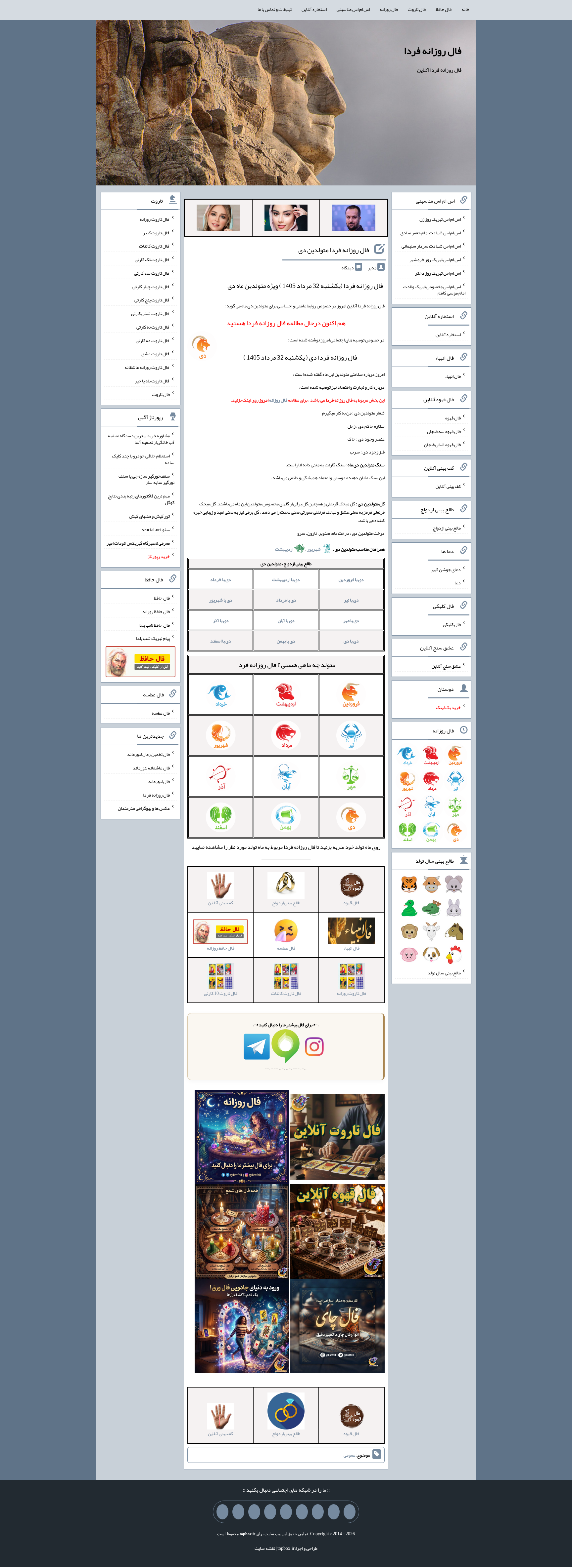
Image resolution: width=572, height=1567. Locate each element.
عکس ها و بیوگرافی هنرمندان (144, 808)
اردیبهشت (284, 549)
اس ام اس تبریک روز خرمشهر (435, 259)
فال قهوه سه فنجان (444, 431)
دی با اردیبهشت (286, 579)
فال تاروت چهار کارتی (151, 286)
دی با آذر (221, 620)
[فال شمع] (242, 1233)
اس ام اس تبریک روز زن (440, 219)
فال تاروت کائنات (154, 246)
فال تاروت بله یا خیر (152, 380)
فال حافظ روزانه (156, 611)
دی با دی (351, 641)
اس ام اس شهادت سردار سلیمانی (431, 246)
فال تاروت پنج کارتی (152, 299)
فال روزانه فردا (432, 50)
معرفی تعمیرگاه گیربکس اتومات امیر (138, 542)
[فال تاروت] (337, 1138)
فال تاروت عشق (155, 353)
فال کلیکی (452, 624)
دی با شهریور (220, 600)
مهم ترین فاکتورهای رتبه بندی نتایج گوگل (141, 499)
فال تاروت (417, 9)
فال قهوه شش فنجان (442, 444)
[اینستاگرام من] (302, 1511)
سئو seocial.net (156, 529)
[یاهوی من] (350, 1511)
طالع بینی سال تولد (444, 972)
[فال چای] (337, 1327)
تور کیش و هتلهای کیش (149, 516)
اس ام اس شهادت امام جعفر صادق (430, 232)
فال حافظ (444, 9)
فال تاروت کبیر (156, 232)
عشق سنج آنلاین (446, 665)
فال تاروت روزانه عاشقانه (147, 367)
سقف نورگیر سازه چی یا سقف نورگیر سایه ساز (146, 479)
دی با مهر (351, 620)
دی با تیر (351, 600)
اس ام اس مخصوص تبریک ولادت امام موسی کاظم (434, 289)
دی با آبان (286, 620)
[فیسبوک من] (318, 1511)
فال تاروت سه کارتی (152, 273)
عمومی (350, 1455)
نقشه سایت (265, 1548)
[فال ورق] (242, 1327)
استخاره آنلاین (314, 9)
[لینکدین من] (222, 1511)
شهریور (314, 549)
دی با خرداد (220, 579)
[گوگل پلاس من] (254, 1511)
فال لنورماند (159, 781)
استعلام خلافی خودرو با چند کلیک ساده (143, 459)
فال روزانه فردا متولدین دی (333, 249)
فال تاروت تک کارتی (152, 259)
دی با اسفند (220, 641)
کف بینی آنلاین (448, 486)
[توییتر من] (270, 1511)
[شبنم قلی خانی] (218, 219)
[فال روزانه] (242, 1138)
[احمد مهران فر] (353, 219)
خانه (465, 9)
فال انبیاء (453, 376)
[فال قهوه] (337, 1233)
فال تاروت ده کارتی (153, 340)
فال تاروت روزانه (155, 219)
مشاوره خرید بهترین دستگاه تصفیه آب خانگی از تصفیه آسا (141, 439)
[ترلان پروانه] (286, 219)
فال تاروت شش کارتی (150, 313)
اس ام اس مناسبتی (353, 9)
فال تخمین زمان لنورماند (148, 754)
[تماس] (286, 1511)
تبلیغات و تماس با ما (275, 9)
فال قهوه (453, 417)
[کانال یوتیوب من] (238, 1511)
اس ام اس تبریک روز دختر (438, 273)
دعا (457, 582)
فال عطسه (161, 712)
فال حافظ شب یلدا (154, 624)
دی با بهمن (286, 641)
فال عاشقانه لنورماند (151, 767)
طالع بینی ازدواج (447, 527)
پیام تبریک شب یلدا (153, 638)
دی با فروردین (351, 579)
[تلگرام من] (334, 1511)
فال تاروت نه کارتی (153, 327)
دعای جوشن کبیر (446, 569)
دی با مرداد (286, 600)
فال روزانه (389, 9)
